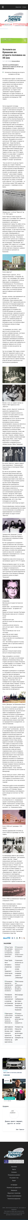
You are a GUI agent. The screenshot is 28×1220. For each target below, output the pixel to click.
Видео (14, 1180)
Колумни (14, 1172)
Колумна (6, 1106)
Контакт (14, 1185)
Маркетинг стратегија (14, 1193)
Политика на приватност (14, 1187)
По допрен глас (14, 1177)
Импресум (14, 1190)
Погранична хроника (14, 1175)
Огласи (24, 7)
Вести (14, 1169)
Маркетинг (18, 7)
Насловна (14, 1166)
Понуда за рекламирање (14, 1196)
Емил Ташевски (20, 1129)
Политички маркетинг (14, 1198)
